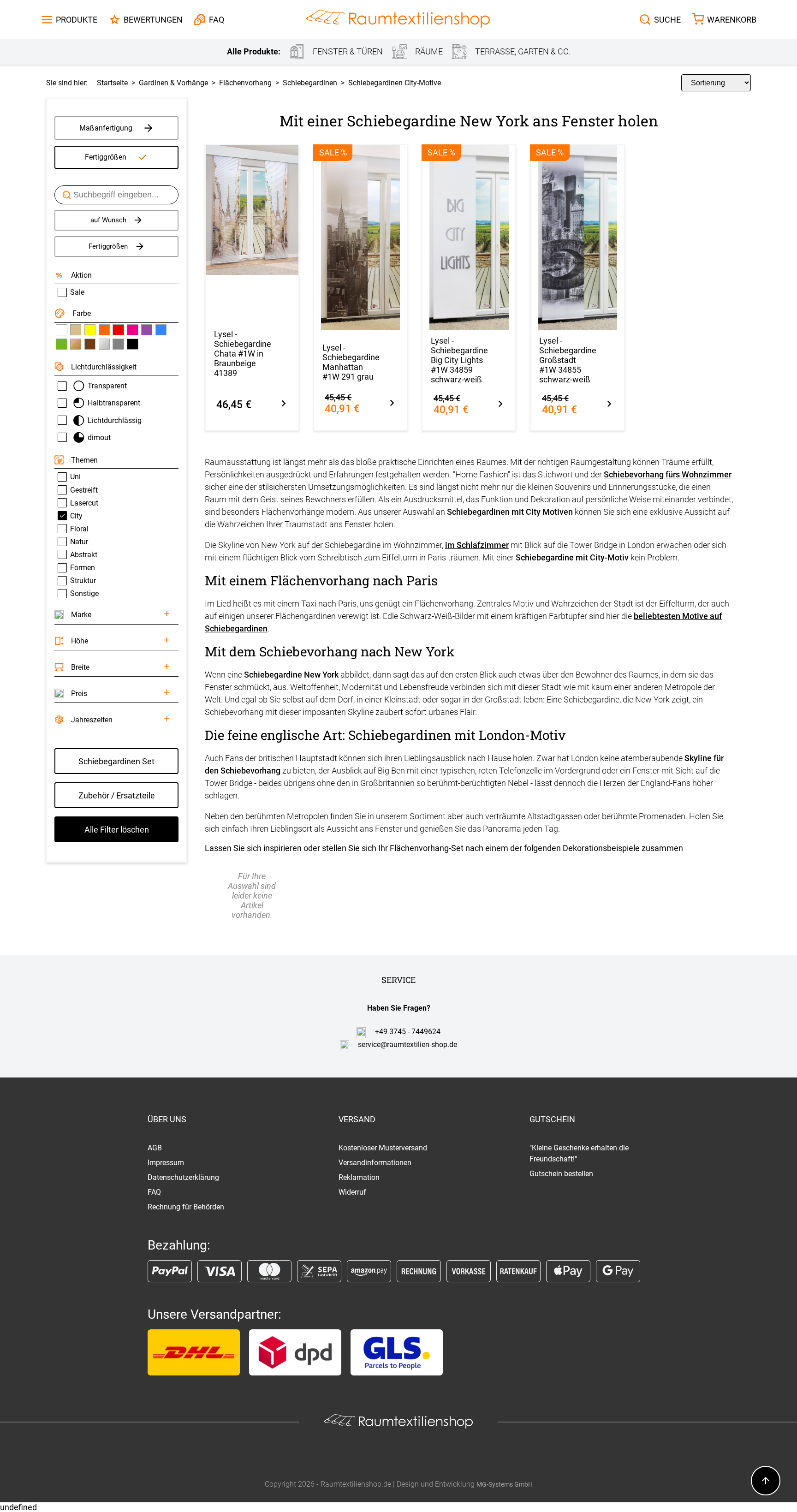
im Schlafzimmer (477, 545)
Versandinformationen (375, 1162)
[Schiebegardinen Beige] (75, 329)
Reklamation (359, 1177)
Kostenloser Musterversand (383, 1147)
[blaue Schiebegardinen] (161, 329)
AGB (155, 1147)
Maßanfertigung (105, 128)
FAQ (154, 1192)
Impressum (166, 1162)
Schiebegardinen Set (116, 761)
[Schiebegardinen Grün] (61, 344)
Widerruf (352, 1192)
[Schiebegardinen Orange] (104, 329)
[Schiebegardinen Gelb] (89, 329)
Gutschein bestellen (561, 1173)
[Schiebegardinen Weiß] (61, 329)
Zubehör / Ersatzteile (116, 795)
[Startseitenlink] (398, 20)
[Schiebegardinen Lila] (146, 329)
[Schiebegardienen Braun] (89, 344)
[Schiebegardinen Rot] (118, 329)
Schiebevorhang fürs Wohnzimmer (668, 474)
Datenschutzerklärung (183, 1177)
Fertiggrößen (105, 157)
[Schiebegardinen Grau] (118, 344)
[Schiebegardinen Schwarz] (132, 344)
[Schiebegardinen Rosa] (132, 329)
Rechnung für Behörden (186, 1206)
